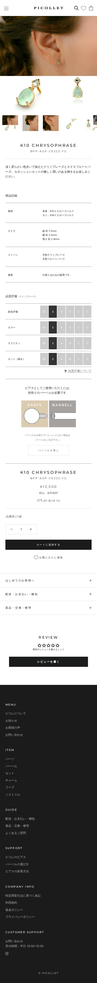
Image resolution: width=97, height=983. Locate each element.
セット (9, 773)
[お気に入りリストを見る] (83, 8)
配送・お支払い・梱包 (21, 594)
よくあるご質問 (15, 833)
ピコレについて (15, 713)
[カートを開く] (91, 8)
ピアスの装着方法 (17, 871)
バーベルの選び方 (17, 864)
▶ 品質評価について (78, 371)
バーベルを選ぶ (48, 450)
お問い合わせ (14, 735)
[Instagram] (6, 953)
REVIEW (48, 637)
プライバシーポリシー (20, 917)
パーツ (9, 759)
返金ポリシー (14, 910)
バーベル (11, 766)
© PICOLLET (49, 973)
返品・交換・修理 (18, 607)
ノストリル (12, 794)
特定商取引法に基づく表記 (23, 895)
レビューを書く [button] (48, 661)
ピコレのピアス (15, 857)
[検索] (76, 8)
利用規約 (11, 902)
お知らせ (11, 720)
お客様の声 (12, 727)
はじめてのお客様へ (20, 580)
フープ (9, 787)
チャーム (11, 780)
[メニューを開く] (6, 8)
